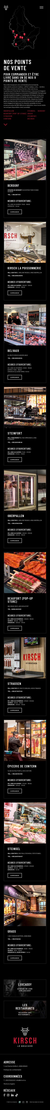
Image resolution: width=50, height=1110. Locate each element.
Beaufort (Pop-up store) (15, 113)
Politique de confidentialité (12, 1070)
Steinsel (31, 111)
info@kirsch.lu (21, 1080)
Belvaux (31, 119)
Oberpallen (9, 111)
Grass (30, 113)
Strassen (8, 116)
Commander (14, 212)
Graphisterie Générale (39, 1102)
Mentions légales (9, 1084)
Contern (7, 119)
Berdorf (41, 111)
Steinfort (32, 116)
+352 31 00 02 (9, 1080)
